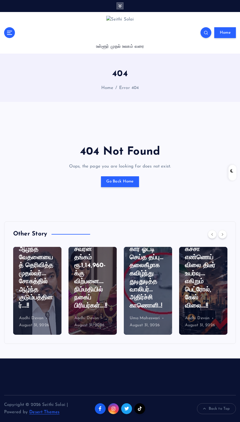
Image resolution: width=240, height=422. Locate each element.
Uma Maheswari (145, 318)
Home (225, 33)
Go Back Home (119, 181)
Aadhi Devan (31, 318)
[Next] (222, 234)
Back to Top (219, 409)
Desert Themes (44, 412)
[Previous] (212, 234)
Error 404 (129, 88)
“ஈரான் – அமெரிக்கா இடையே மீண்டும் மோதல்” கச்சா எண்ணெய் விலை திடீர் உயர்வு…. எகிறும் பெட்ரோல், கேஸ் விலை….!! (200, 257)
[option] (37, 291)
